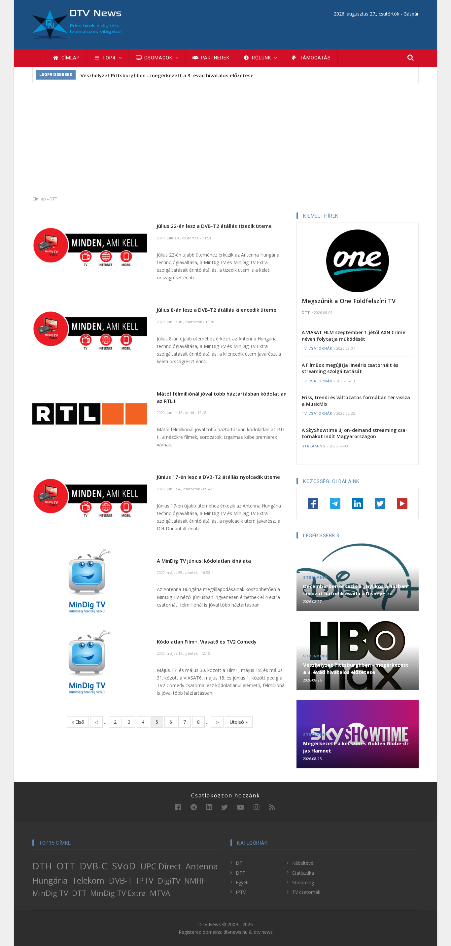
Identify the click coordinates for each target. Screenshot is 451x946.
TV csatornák (317, 348)
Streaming (314, 446)
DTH (42, 865)
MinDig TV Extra (118, 893)
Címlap (70, 57)
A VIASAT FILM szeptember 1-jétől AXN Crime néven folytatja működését (353, 335)
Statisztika (303, 873)
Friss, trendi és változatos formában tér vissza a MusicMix (356, 400)
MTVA (160, 893)
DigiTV (169, 881)
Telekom (88, 880)
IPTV (145, 880)
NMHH (195, 881)
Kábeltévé (302, 863)
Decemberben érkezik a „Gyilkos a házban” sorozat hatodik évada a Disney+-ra (356, 590)
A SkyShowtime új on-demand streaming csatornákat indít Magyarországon (354, 433)
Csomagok (158, 57)
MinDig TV (50, 893)
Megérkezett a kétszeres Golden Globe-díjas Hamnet (356, 747)
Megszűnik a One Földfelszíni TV (349, 301)
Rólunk (261, 57)
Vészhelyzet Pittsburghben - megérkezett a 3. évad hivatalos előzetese (167, 75)
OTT (65, 865)
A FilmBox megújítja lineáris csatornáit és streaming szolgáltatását (350, 368)
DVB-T (120, 880)
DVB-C (93, 865)
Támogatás (314, 57)
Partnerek (214, 57)
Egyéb (242, 882)
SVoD (124, 865)
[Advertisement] (225, 139)
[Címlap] (76, 24)
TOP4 (109, 57)
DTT (306, 313)
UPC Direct (160, 866)
